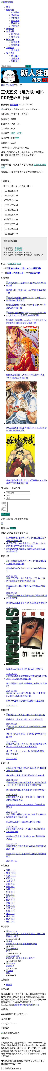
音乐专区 (10, 31)
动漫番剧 (15, 42)
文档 (17, 138)
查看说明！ (19, 250)
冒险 (11, 873)
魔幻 (10, 900)
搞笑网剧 (15, 45)
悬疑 (10, 903)
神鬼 (10, 914)
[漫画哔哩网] (7, 2)
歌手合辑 (15, 37)
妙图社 (9, 984)
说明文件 (15, 61)
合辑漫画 (15, 26)
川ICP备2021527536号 (31, 1005)
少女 (11, 876)
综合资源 (10, 53)
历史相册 (15, 50)
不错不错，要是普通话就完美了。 (21, 958)
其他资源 (15, 58)
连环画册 (10, 29)
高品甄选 (15, 23)
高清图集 (10, 48)
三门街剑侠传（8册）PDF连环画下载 (24, 268)
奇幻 (10, 922)
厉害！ (9, 951)
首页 (8, 7)
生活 (10, 908)
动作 (10, 916)
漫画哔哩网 (18, 1005)
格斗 (10, 892)
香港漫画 (15, 18)
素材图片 (15, 56)
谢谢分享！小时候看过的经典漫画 (21, 944)
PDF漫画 (15, 12)
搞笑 (10, 897)
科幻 (10, 895)
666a (8, 973)
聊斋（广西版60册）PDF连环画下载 (23, 273)
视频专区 (10, 39)
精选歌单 (15, 34)
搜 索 (28, 66)
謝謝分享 (10, 966)
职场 (10, 911)
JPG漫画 (15, 15)
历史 (10, 905)
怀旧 (13, 133)
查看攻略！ (19, 248)
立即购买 (38, 164)
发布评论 (5, 514)
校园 (10, 878)
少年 (10, 881)
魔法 (10, 919)
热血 (10, 884)
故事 (14, 264)
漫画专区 (10, 10)
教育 (19, 133)
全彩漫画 (15, 20)
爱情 (11, 870)
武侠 (19, 264)
